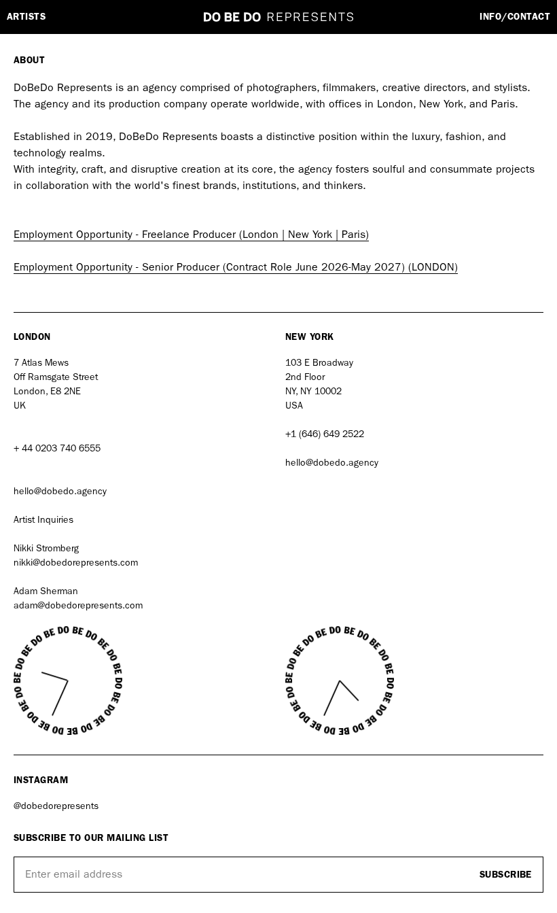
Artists (26, 17)
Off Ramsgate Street (56, 377)
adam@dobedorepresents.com (78, 605)
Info (515, 17)
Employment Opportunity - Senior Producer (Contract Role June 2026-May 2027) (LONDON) (236, 266)
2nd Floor (305, 377)
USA (294, 405)
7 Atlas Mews (41, 362)
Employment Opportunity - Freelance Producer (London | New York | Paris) (191, 234)
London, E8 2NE (49, 391)
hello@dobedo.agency (60, 491)
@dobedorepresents (56, 806)
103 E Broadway (319, 362)
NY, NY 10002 (313, 391)
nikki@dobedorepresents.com (76, 562)
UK (20, 405)
